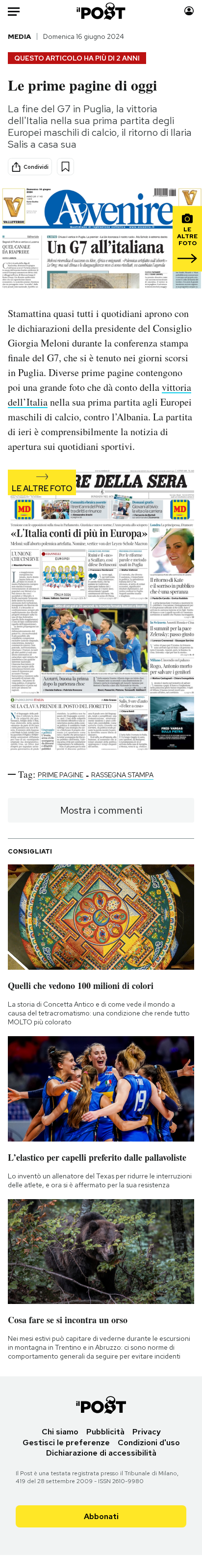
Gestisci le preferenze (66, 1442)
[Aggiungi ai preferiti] (65, 167)
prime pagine (60, 774)
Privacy (146, 1432)
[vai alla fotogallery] (101, 611)
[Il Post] (101, 11)
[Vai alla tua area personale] (189, 11)
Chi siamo (60, 1432)
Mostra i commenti (101, 810)
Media (19, 36)
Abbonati (101, 1516)
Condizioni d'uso (149, 1442)
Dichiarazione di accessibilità (101, 1453)
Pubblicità (105, 1432)
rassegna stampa (122, 774)
